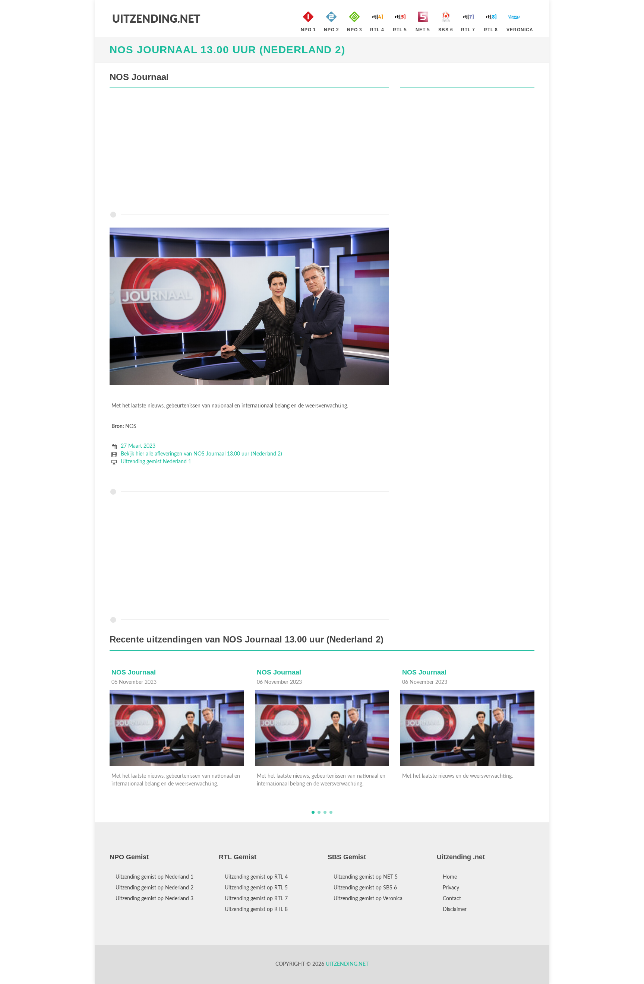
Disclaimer (455, 909)
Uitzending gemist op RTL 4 (256, 877)
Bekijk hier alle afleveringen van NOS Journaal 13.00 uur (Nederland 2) (201, 454)
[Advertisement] (249, 151)
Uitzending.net (347, 964)
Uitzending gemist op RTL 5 (256, 888)
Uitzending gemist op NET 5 (366, 877)
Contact (452, 898)
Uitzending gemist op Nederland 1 (154, 877)
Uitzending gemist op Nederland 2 (154, 888)
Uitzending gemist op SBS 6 (365, 888)
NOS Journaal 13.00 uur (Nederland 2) (227, 49)
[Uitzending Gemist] (156, 18)
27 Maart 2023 (138, 446)
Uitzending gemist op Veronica (368, 898)
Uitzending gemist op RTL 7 (256, 898)
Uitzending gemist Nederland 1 (156, 461)
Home (450, 877)
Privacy (451, 888)
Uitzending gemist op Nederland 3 (154, 898)
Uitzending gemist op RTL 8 (256, 909)
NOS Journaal (133, 672)
